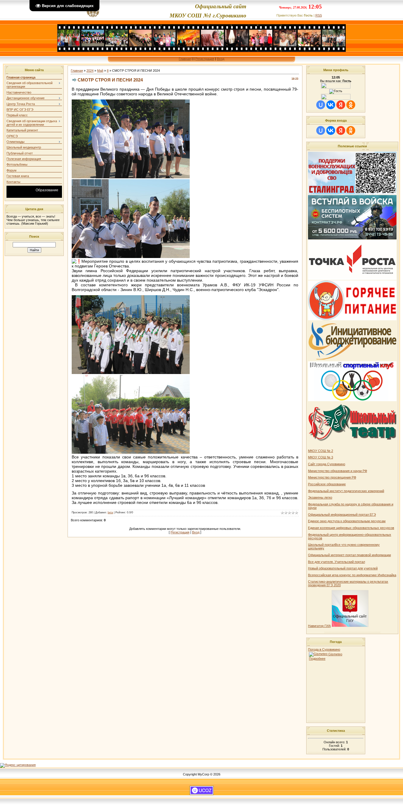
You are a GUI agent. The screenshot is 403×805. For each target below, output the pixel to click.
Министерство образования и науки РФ (337, 471)
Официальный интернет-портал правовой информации (349, 555)
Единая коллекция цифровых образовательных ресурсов (351, 528)
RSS (318, 15)
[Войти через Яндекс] (340, 104)
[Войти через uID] (320, 104)
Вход (220, 59)
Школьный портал (321, 544)
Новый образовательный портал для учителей (343, 568)
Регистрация (204, 59)
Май (100, 70)
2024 (90, 70)
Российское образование (327, 484)
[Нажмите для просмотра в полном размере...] (131, 176)
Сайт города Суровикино (326, 464)
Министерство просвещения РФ (332, 477)
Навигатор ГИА (319, 626)
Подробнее (317, 658)
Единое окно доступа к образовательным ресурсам (347, 521)
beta (110, 512)
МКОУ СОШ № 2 (320, 451)
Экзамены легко (320, 497)
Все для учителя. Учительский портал (336, 562)
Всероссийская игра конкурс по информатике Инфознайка (352, 575)
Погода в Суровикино (324, 649)
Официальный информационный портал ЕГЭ (342, 514)
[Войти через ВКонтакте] (330, 104)
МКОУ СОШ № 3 (320, 457)
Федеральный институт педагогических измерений (346, 491)
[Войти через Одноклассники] (350, 104)
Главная (185, 59)
